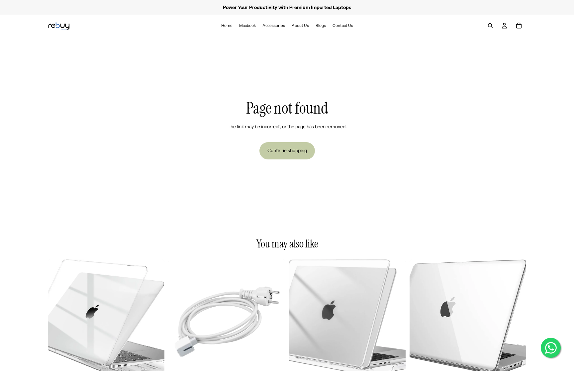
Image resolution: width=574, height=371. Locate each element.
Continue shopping (287, 150)
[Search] (490, 25)
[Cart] (519, 25)
